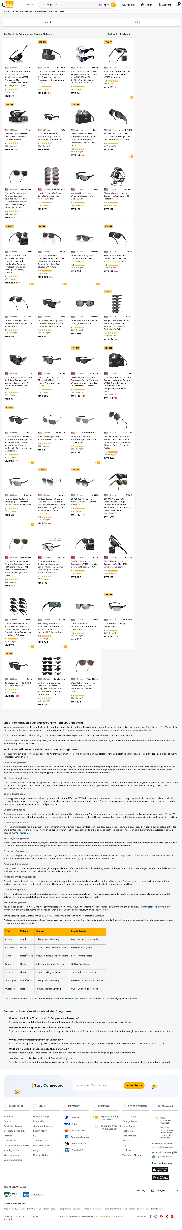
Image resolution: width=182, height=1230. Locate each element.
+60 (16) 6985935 (164, 1147)
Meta (62, 130)
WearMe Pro (26, 189)
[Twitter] (167, 1217)
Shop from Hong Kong (70, 1209)
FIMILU (129, 252)
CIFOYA (128, 317)
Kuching (126, 1150)
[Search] (113, 4)
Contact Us (9, 1121)
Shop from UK (28, 1209)
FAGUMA (128, 189)
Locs (63, 317)
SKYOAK (128, 495)
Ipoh (124, 1145)
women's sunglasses (67, 998)
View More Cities (131, 1155)
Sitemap (8, 1135)
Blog (35, 1150)
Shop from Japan (47, 1209)
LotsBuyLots (59, 679)
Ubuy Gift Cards (41, 1145)
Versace (94, 252)
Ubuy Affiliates (40, 1155)
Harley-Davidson (91, 433)
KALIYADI (61, 67)
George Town (129, 1121)
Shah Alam (128, 1130)
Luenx (95, 130)
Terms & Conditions (68, 1216)
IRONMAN (94, 189)
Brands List (39, 1121)
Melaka (126, 1140)
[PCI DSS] (10, 1194)
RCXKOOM (27, 317)
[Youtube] (161, 1217)
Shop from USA (11, 1209)
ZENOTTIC (127, 433)
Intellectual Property (14, 1130)
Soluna (95, 67)
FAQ (35, 1135)
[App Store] (160, 1170)
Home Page (9, 11)
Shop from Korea (93, 1209)
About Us (8, 1116)
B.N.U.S (62, 620)
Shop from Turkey (133, 1209)
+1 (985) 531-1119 (163, 1156)
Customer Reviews (42, 1126)
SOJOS (29, 433)
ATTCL (129, 67)
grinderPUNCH (125, 130)
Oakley (62, 373)
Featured (125, 34)
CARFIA (28, 252)
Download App (41, 1116)
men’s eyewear (19, 832)
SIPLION (128, 557)
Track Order (10, 1140)
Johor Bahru (128, 1126)
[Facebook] (151, 1217)
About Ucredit (40, 1140)
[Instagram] (156, 1217)
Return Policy (40, 1130)
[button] (130, 5)
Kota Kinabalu (129, 1135)
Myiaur (29, 130)
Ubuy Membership (13, 1160)
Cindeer (28, 620)
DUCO (29, 67)
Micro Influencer (12, 1155)
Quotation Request (13, 1126)
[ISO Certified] (31, 1194)
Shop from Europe (154, 1209)
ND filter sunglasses (146, 906)
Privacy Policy (88, 1216)
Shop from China (113, 1209)
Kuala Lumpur (129, 1116)
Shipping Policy (11, 1150)
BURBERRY (60, 433)
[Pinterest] (172, 1217)
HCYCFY (61, 557)
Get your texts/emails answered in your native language (166, 1132)
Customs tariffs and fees (17, 1145)
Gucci (29, 679)
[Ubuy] (8, 5)
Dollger (62, 495)
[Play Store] (160, 1178)
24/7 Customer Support (165, 1120)
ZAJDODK (94, 373)
